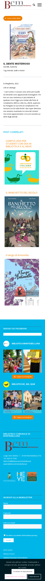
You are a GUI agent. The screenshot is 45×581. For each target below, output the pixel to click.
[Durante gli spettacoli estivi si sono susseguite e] (32, 401)
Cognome (7, 513)
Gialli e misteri (19, 70)
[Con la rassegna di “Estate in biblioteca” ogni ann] (12, 401)
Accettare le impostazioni (22, 571)
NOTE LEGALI (7, 550)
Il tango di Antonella (17, 255)
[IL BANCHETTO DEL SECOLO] (22, 246)
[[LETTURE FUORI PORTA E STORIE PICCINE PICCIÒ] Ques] (12, 361)
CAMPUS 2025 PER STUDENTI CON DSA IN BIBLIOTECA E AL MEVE (19, 143)
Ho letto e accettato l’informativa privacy (21, 535)
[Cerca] (32, 5)
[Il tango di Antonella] (22, 305)
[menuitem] (32, 5)
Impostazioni (34, 576)
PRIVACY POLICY (9, 554)
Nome (5, 503)
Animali (10, 70)
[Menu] (38, 5)
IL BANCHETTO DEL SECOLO (21, 192)
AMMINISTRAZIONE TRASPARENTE (15, 558)
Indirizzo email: (9, 523)
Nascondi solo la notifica (15, 576)
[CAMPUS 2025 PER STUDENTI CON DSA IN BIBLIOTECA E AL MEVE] (22, 184)
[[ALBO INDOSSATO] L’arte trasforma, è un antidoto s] (32, 361)
